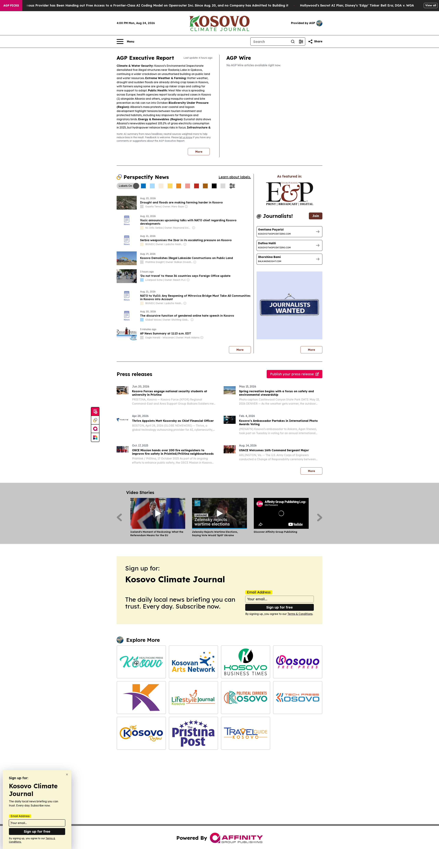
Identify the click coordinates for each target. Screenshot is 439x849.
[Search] (293, 41)
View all (430, 5)
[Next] (319, 517)
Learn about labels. (235, 177)
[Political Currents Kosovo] (245, 697)
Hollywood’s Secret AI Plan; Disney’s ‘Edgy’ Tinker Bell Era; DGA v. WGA (357, 5)
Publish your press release (292, 374)
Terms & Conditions (299, 614)
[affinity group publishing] (95, 428)
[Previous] (119, 517)
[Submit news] (95, 411)
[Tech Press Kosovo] (297, 697)
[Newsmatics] (95, 437)
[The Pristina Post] (193, 733)
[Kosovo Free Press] (297, 661)
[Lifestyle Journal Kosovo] (193, 697)
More (198, 151)
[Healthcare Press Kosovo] (141, 661)
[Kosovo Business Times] (245, 661)
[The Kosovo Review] (141, 733)
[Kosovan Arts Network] (193, 661)
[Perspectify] (95, 420)
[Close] (67, 774)
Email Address (259, 592)
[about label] (142, 206)
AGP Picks (11, 5)
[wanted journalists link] (289, 193)
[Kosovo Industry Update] (141, 697)
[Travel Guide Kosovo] (245, 733)
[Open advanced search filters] (301, 41)
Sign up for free (279, 607)
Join (315, 216)
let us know (185, 137)
